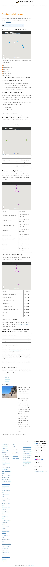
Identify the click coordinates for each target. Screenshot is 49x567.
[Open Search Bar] (24, 8)
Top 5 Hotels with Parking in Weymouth (6, 558)
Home (14, 444)
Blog (39, 5)
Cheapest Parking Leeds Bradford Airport (6, 522)
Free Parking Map (5, 5)
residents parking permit (16, 349)
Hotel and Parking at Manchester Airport (6, 485)
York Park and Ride (6, 544)
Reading (7, 377)
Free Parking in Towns (24, 5)
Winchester (7, 379)
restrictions (8, 22)
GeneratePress (31, 565)
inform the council (23, 324)
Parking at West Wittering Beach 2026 (5, 552)
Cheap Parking (33, 5)
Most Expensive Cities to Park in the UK (5, 458)
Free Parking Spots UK (26, 1)
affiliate (36, 443)
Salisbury (7, 381)
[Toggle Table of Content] (22, 25)
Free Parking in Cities (13, 5)
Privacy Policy (16, 452)
